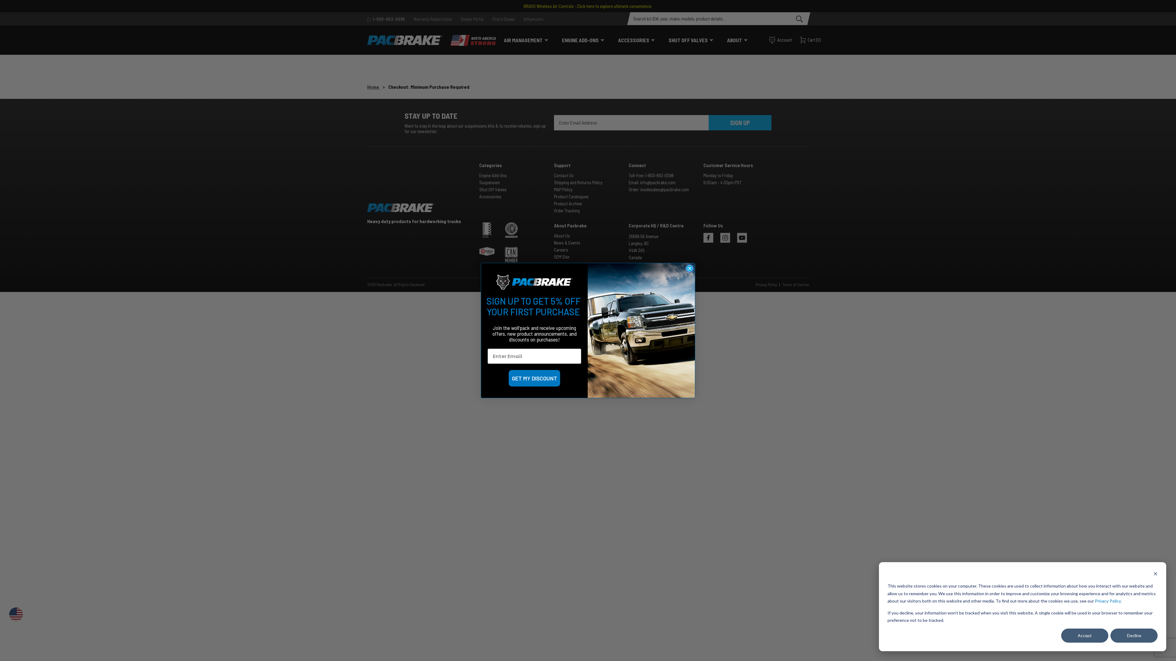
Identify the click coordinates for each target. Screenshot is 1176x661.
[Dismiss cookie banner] (1155, 574)
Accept (1085, 635)
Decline (1134, 635)
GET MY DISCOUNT (534, 378)
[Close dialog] (690, 268)
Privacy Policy (1108, 600)
